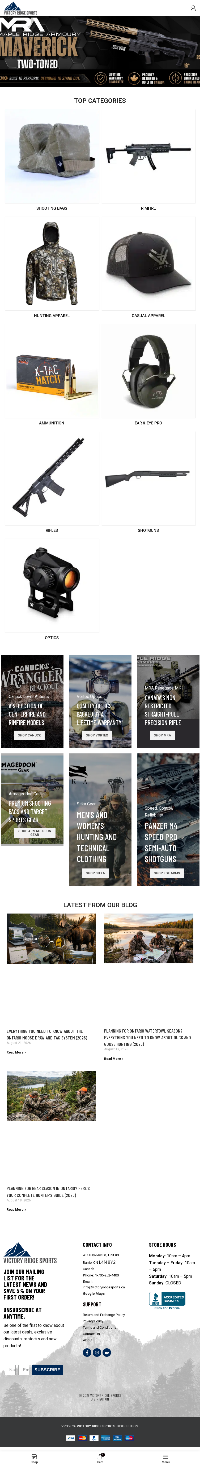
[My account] (193, 8)
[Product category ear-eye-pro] (148, 376)
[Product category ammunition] (52, 376)
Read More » (16, 1052)
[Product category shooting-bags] (52, 161)
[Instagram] (97, 1352)
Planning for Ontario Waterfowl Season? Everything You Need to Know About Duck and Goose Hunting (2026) (147, 1037)
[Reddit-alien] (107, 1352)
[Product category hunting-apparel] (52, 269)
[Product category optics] (52, 591)
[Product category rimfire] (148, 161)
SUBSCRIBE (47, 1370)
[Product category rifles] (52, 483)
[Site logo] (20, 7)
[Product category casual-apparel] (148, 269)
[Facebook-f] (87, 1352)
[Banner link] (32, 701)
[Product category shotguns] (148, 483)
